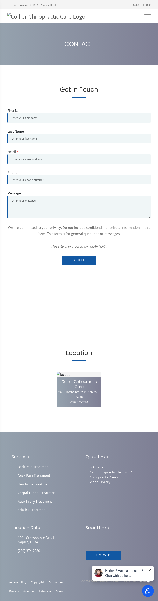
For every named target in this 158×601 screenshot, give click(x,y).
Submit (79, 260)
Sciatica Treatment (32, 510)
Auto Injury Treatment (35, 501)
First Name (15, 110)
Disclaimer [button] (56, 582)
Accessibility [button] (17, 582)
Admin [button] (60, 591)
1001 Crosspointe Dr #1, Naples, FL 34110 (36, 5)
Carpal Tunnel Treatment (37, 493)
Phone (12, 172)
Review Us (103, 555)
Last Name (15, 131)
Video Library (100, 482)
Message (14, 193)
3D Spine (96, 467)
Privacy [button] (14, 591)
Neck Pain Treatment (34, 475)
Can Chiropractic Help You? (111, 472)
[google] (88, 538)
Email (13, 152)
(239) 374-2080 (141, 5)
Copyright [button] (37, 582)
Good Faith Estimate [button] (37, 591)
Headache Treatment (34, 484)
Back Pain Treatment (34, 467)
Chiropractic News (104, 477)
